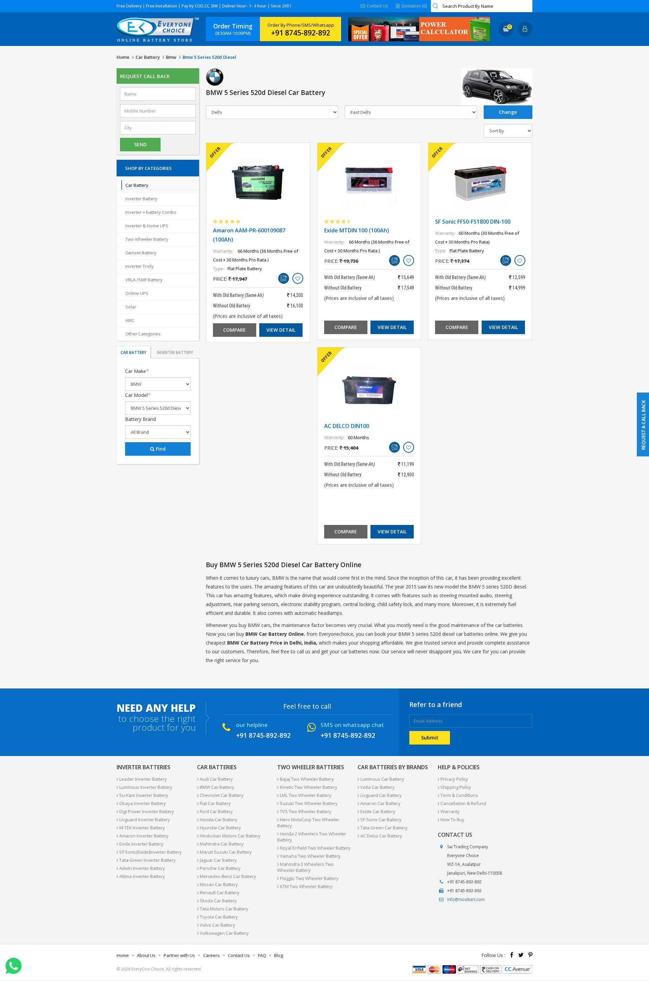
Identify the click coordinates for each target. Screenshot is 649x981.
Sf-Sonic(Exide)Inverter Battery (150, 852)
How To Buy (451, 819)
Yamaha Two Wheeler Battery (310, 856)
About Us (146, 955)
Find (160, 449)
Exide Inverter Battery (141, 844)
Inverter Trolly (139, 266)
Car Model (137, 395)
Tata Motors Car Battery (223, 909)
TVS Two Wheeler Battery (305, 811)
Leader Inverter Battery (142, 779)
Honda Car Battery (218, 819)
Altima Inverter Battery (141, 876)
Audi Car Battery (216, 779)
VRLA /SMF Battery (144, 280)
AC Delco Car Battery (380, 836)
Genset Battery (141, 253)
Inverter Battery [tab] (175, 352)
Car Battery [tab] (133, 352)
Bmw (171, 57)
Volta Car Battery (377, 787)
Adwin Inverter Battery (141, 868)
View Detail (280, 330)
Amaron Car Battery (380, 803)
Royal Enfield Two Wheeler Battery (315, 848)
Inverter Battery (141, 199)
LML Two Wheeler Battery (305, 795)
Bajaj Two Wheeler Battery (306, 779)
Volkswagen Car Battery (224, 933)
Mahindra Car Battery (221, 844)
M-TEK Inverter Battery (141, 828)
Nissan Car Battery (218, 884)
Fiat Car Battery (215, 803)
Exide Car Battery (377, 811)
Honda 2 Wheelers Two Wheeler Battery (311, 837)
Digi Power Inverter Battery (146, 811)
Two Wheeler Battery (146, 239)
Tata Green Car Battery (383, 828)
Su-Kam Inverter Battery (143, 795)
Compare (234, 330)
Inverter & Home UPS (146, 226)
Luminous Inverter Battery (145, 787)
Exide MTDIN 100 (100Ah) (356, 230)
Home (123, 57)
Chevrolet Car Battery (221, 795)
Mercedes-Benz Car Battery (227, 876)
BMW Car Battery (216, 787)
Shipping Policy (455, 787)
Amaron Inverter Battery (143, 836)
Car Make (137, 371)
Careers (211, 955)
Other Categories (143, 334)
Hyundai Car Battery (220, 828)
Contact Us (377, 6)
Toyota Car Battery (218, 917)
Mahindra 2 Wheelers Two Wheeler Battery (305, 867)
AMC (130, 320)
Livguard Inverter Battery (144, 819)
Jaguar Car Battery (218, 860)
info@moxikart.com (466, 899)
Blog (278, 955)
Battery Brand (140, 419)
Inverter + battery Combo (150, 212)
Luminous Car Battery (381, 779)
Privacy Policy (453, 779)
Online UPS (136, 293)
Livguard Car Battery (380, 795)
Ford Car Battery (216, 811)
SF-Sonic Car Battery (380, 819)
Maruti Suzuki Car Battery (225, 852)
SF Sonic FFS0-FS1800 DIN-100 (472, 221)
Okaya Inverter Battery (142, 803)
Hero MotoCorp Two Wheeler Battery (308, 822)
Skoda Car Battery (218, 901)
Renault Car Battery (219, 892)
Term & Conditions (458, 795)
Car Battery (148, 57)
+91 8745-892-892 (300, 32)
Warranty (449, 811)
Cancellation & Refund (462, 803)
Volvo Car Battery (217, 925)
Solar (130, 307)
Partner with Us (179, 955)
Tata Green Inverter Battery (147, 860)
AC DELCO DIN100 (346, 426)
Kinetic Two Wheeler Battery (308, 787)
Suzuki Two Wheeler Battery (308, 803)
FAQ (262, 955)
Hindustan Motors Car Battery (230, 836)
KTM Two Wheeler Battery (306, 886)
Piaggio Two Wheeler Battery (309, 878)
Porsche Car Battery (220, 868)
